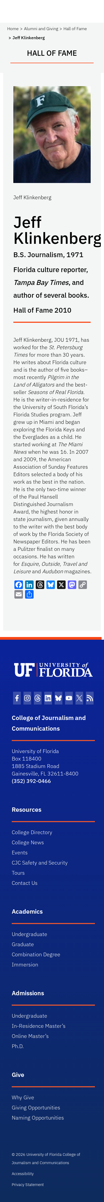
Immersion (25, 964)
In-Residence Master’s (39, 1025)
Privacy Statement (28, 1184)
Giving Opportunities (36, 1107)
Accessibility (23, 1173)
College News (28, 842)
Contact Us (25, 882)
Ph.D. (18, 1046)
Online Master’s (30, 1036)
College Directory (32, 832)
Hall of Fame (75, 28)
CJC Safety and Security (40, 862)
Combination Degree (36, 954)
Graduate (23, 944)
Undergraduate (29, 934)
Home (13, 28)
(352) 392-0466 (31, 781)
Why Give (23, 1097)
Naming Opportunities (38, 1117)
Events (20, 852)
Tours (18, 872)
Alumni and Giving (41, 28)
